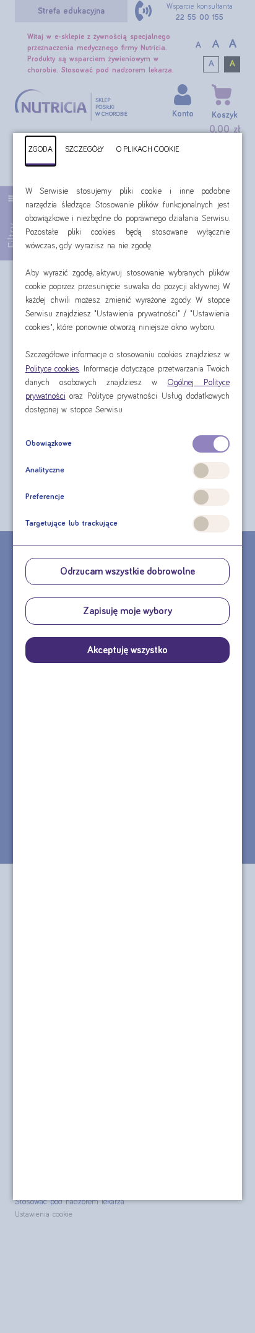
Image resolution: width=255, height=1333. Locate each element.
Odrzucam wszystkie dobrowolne (127, 571)
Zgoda (40, 149)
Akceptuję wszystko (127, 650)
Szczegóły (84, 149)
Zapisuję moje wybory (127, 611)
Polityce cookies (52, 369)
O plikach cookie (147, 149)
